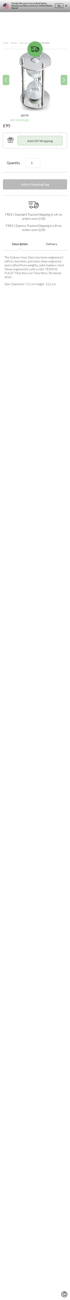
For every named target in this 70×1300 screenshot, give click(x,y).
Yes (59, 5)
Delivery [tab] (51, 244)
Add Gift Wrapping (40, 141)
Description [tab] (20, 244)
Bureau (14, 43)
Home (5, 43)
